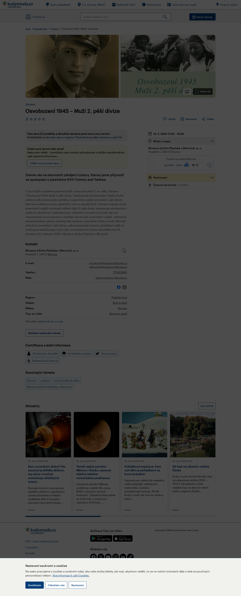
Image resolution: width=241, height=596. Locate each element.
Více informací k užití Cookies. (71, 575)
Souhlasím (34, 585)
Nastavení (77, 585)
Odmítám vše (56, 585)
